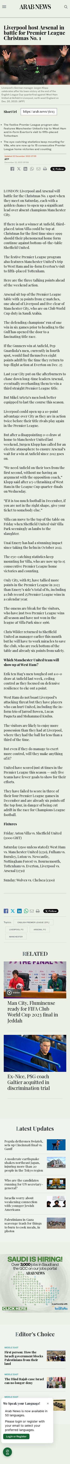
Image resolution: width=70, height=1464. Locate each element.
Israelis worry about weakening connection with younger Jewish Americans (20, 1203)
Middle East (11, 1347)
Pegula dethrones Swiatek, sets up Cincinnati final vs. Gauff (23, 1145)
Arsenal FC (40, 929)
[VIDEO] (35, 979)
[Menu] (4, 7)
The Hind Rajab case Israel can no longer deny (24, 1381)
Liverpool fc (16, 929)
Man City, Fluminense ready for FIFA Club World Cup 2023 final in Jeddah (32, 1012)
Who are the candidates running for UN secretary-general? (23, 1184)
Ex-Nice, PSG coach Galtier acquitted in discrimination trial (28, 1082)
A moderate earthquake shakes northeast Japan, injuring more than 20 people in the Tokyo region (23, 1164)
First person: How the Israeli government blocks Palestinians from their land (23, 1358)
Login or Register (16, 1436)
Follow (59, 169)
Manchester (16, 936)
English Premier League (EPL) (33, 922)
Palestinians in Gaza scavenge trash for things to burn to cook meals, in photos (23, 1225)
